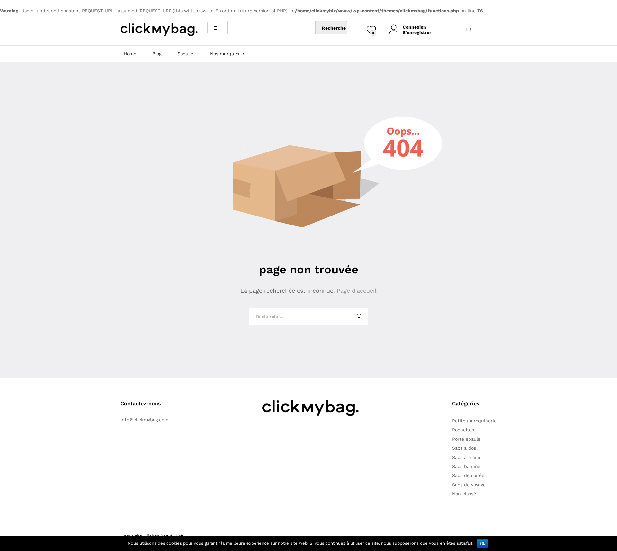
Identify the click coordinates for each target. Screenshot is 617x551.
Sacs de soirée (468, 475)
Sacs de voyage (469, 484)
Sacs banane (466, 466)
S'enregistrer (417, 32)
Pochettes (463, 429)
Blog (156, 53)
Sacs (182, 53)
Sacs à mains (466, 457)
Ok (482, 543)
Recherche (334, 28)
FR (468, 29)
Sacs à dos (464, 448)
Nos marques (224, 53)
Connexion (414, 27)
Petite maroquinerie (474, 420)
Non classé (464, 493)
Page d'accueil (357, 290)
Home (130, 53)
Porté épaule (466, 439)
